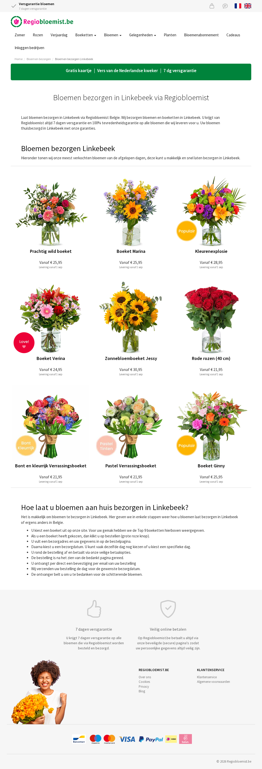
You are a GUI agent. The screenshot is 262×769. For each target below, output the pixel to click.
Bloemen (111, 34)
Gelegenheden (141, 34)
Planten (170, 34)
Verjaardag (59, 34)
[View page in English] (247, 5)
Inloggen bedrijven (29, 47)
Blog (142, 691)
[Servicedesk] (225, 5)
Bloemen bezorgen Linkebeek (74, 59)
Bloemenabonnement (201, 34)
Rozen (38, 34)
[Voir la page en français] (238, 5)
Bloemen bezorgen (39, 59)
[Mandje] (211, 5)
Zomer (20, 34)
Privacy (144, 686)
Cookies (144, 682)
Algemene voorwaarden (213, 682)
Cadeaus (233, 34)
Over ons (145, 677)
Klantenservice (207, 677)
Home (19, 59)
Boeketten (84, 34)
